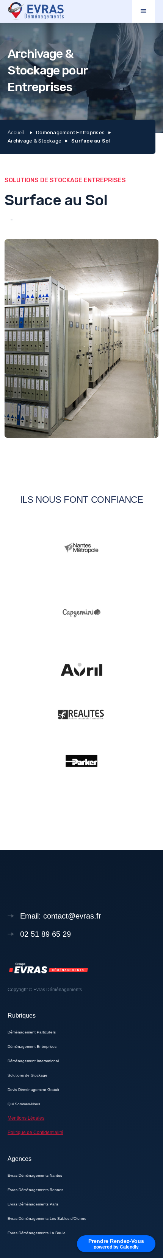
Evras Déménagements (57, 989)
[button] (143, 11)
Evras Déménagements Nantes (35, 1175)
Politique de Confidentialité (35, 1132)
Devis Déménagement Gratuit (33, 1090)
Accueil (16, 132)
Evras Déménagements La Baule (37, 1233)
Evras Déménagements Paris (33, 1204)
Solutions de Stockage (27, 1075)
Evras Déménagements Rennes (35, 1190)
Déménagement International (33, 1061)
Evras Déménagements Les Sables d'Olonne (47, 1218)
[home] (36, 11)
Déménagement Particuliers (32, 1032)
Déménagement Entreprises (32, 1046)
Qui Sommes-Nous (24, 1104)
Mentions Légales (26, 1118)
